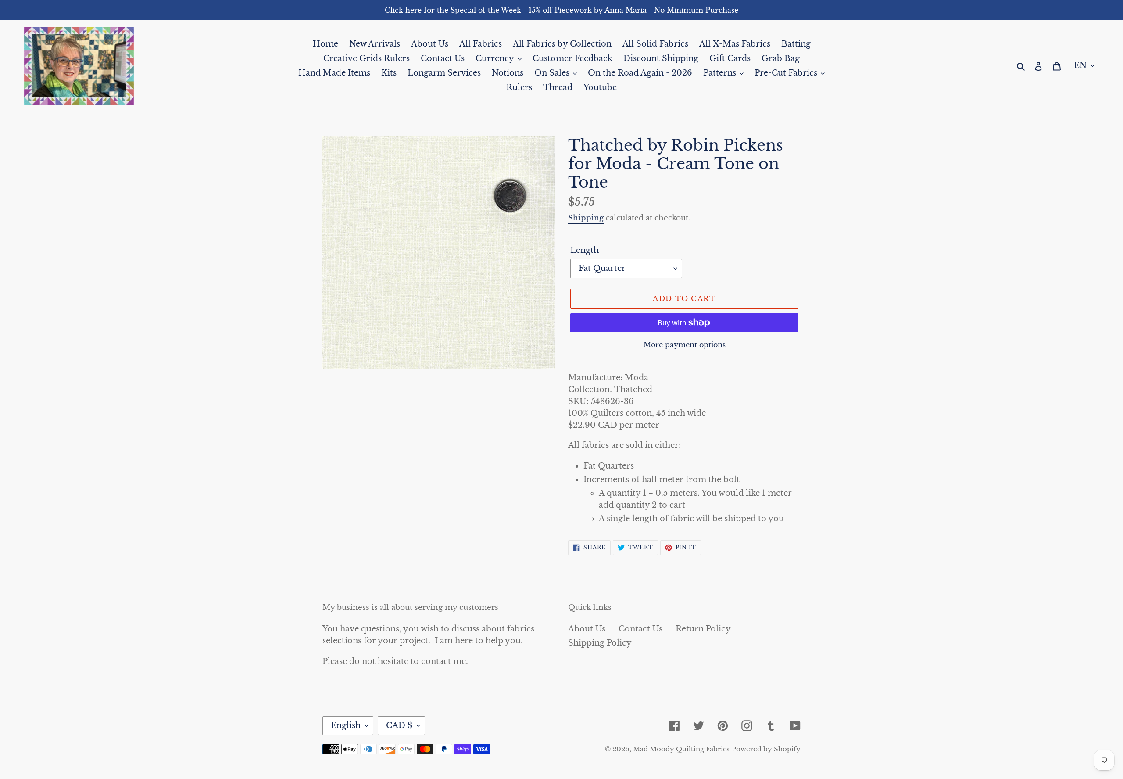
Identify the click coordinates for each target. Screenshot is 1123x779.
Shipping (586, 218)
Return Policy (703, 629)
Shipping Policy (600, 643)
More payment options (685, 344)
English (346, 725)
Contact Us (640, 629)
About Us (586, 629)
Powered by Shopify (766, 749)
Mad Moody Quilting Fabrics (681, 749)
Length (584, 250)
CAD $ (399, 725)
